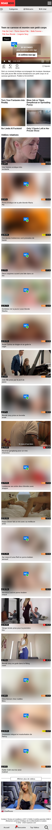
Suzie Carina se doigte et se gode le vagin (16, 345)
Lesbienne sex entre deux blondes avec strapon (18, 487)
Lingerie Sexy (22, 34)
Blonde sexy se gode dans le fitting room (16, 664)
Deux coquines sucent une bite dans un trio (17, 275)
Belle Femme (36, 31)
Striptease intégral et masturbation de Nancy (17, 735)
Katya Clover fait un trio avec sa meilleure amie (18, 523)
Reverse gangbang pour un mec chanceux (15, 452)
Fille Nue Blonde (8, 34)
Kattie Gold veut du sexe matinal (11, 771)
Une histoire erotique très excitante (12, 168)
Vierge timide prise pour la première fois (16, 629)
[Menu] (49, 3)
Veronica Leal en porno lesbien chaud (14, 593)
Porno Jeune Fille (22, 31)
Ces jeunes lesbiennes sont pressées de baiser (18, 239)
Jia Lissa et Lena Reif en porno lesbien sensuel (17, 558)
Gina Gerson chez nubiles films (12, 700)
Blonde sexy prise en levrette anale (13, 416)
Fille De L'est (7, 31)
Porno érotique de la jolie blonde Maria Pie (17, 204)
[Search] (46, 827)
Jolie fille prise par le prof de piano (13, 381)
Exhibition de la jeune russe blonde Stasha (16, 310)
